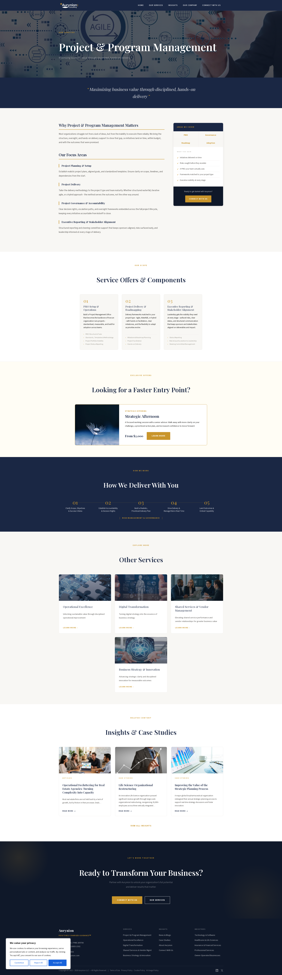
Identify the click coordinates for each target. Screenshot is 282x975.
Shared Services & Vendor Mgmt (137, 950)
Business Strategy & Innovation (137, 955)
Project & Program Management (137, 935)
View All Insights (141, 825)
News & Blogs (165, 935)
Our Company (190, 5)
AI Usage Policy (152, 970)
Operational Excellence (133, 940)
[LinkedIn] (217, 970)
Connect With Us (211, 5)
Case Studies (165, 940)
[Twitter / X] (222, 970)
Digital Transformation (133, 945)
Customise (19, 962)
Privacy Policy (126, 970)
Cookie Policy (139, 970)
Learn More (158, 436)
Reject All (38, 962)
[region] (38, 953)
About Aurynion (165, 945)
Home (141, 5)
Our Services (156, 5)
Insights (173, 5)
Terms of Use (115, 970)
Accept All (57, 962)
